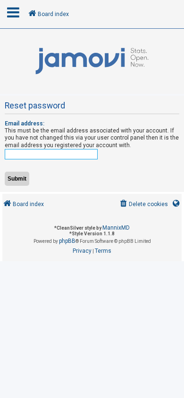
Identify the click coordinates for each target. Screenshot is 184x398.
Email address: (24, 123)
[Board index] (92, 61)
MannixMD (116, 227)
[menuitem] (143, 204)
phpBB (67, 241)
